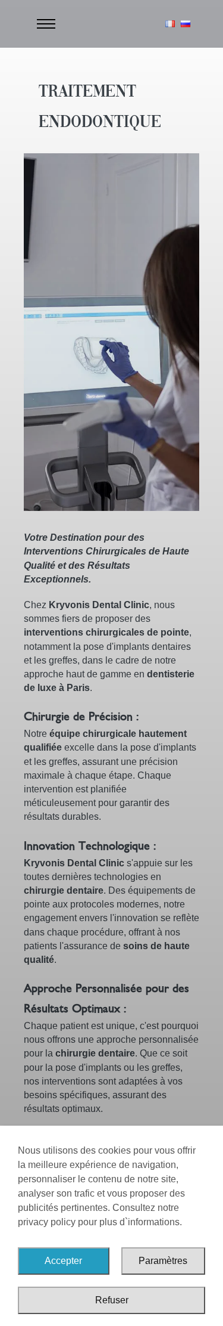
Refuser (111, 1300)
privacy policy (47, 1222)
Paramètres (163, 1261)
